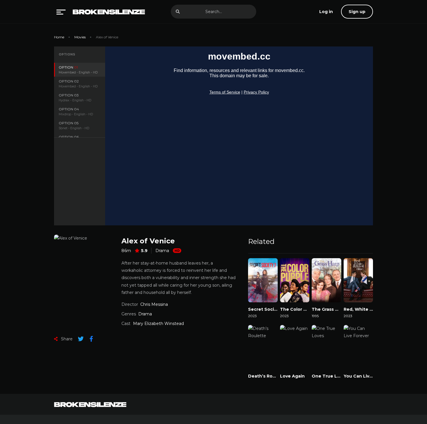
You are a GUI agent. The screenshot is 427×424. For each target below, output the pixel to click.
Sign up (357, 11)
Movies (80, 37)
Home (59, 37)
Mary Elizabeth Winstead (158, 323)
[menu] (61, 12)
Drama (162, 250)
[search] (178, 12)
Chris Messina (154, 304)
